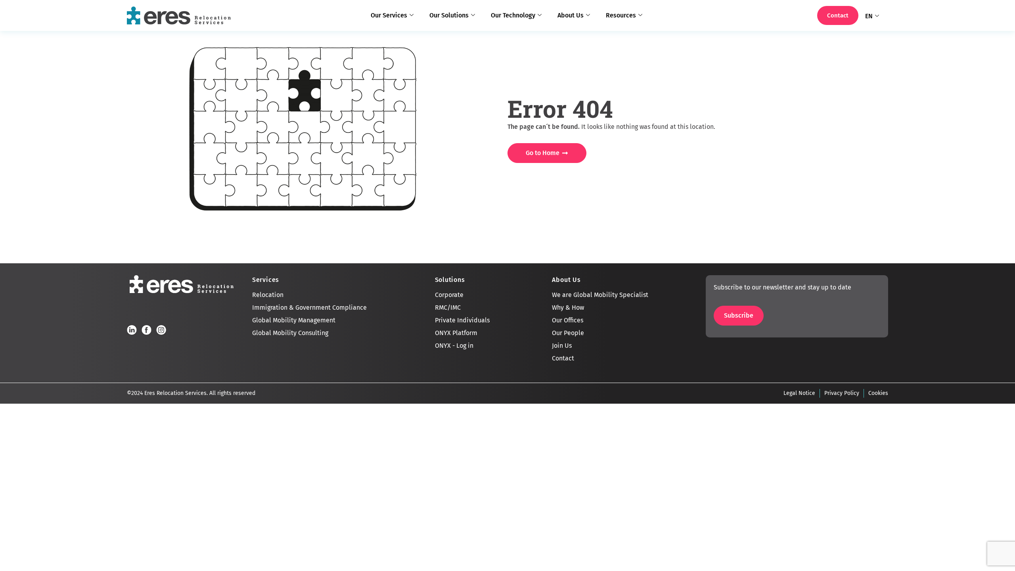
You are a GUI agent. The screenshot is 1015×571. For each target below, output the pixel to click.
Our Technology (513, 15)
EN (869, 16)
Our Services (389, 15)
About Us (570, 15)
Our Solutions (449, 15)
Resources (621, 15)
